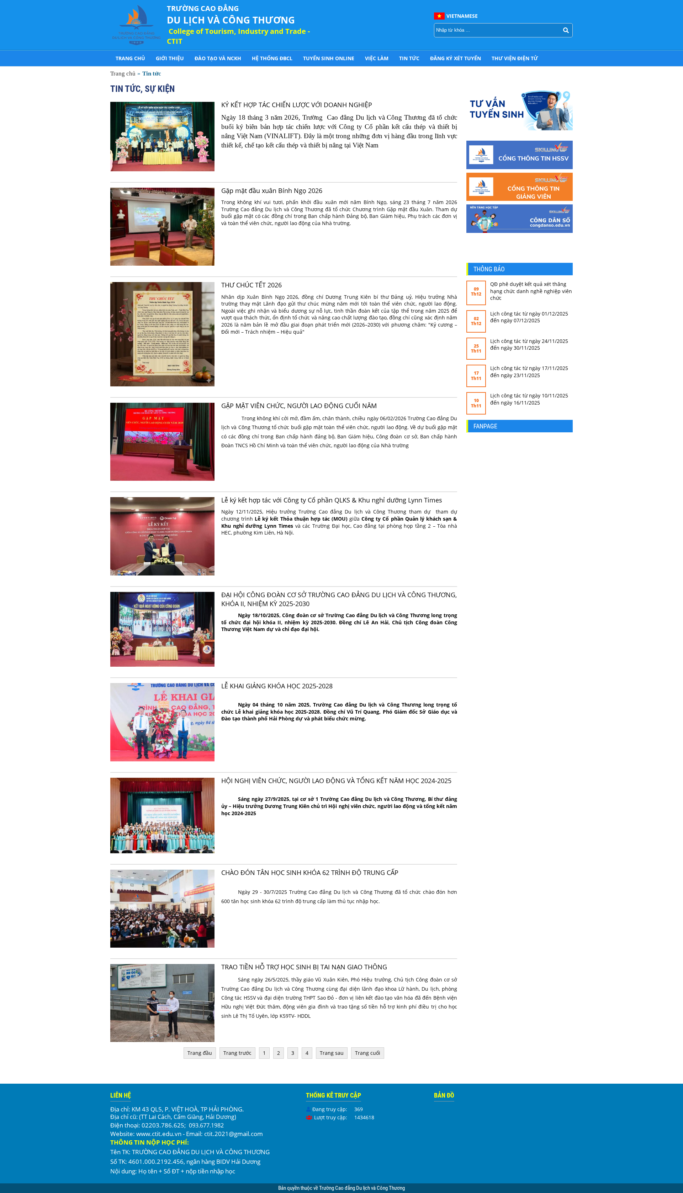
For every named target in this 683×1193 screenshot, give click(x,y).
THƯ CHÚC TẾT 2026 (251, 285)
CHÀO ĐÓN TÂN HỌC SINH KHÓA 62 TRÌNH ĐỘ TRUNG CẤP (309, 872)
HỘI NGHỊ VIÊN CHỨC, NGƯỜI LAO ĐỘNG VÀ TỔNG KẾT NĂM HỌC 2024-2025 (336, 780)
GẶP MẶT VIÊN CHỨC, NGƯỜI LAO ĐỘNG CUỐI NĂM (299, 405)
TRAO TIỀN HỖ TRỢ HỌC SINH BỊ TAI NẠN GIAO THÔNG (304, 967)
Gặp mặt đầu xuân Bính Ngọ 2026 (271, 190)
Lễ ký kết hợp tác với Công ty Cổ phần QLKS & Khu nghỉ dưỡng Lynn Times (331, 500)
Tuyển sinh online (328, 58)
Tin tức (409, 58)
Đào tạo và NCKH (218, 58)
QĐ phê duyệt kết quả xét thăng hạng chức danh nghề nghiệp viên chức (531, 291)
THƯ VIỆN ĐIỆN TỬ (515, 58)
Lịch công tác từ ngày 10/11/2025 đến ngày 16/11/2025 (529, 399)
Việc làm (376, 58)
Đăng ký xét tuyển (455, 58)
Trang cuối (367, 1052)
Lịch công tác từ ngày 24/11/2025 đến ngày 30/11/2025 (529, 344)
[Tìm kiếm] (566, 30)
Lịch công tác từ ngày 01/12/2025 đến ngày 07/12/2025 (529, 317)
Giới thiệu (170, 58)
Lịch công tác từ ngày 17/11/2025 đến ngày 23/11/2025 (529, 372)
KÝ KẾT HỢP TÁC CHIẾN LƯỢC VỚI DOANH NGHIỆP (296, 104)
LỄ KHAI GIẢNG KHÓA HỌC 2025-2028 (277, 686)
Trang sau (332, 1052)
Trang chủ (130, 58)
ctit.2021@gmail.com (233, 1134)
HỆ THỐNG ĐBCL (272, 58)
